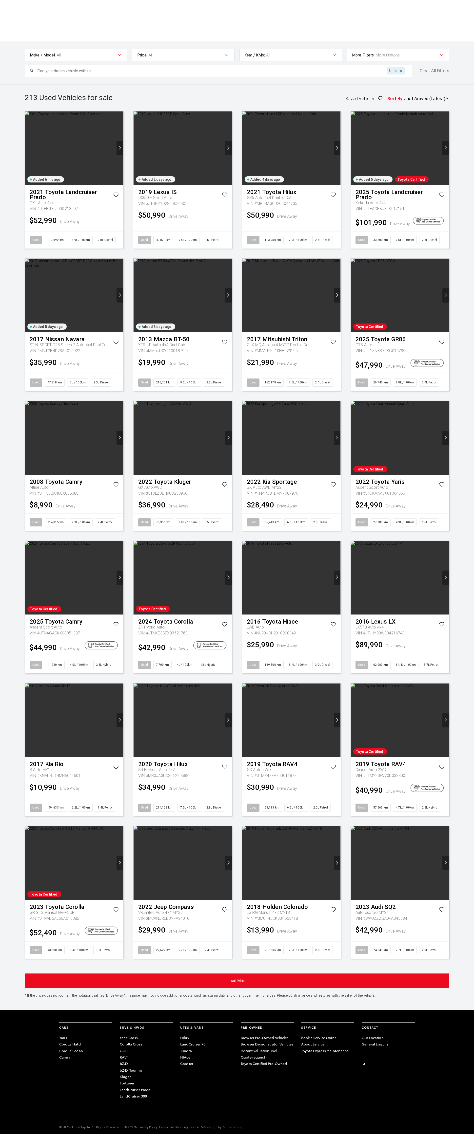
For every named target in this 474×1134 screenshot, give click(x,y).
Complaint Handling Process (179, 1127)
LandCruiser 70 (192, 1044)
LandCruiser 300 (133, 1096)
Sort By (394, 98)
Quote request (253, 1057)
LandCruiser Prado (135, 1089)
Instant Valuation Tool (259, 1050)
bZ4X (124, 1063)
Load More (236, 980)
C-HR (124, 1050)
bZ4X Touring (131, 1070)
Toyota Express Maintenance (325, 1050)
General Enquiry (375, 1044)
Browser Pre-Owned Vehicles (265, 1037)
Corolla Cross (131, 1044)
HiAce (185, 1057)
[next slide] (120, 148)
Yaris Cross (129, 1037)
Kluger (125, 1076)
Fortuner (127, 1082)
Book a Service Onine (318, 1037)
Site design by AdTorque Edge (222, 1127)
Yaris (63, 1037)
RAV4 (124, 1057)
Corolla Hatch (70, 1044)
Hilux (184, 1037)
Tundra (186, 1050)
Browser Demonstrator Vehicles (267, 1044)
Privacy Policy (147, 1127)
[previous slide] (28, 148)
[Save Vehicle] (115, 196)
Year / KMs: (255, 55)
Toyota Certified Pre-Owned (264, 1063)
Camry (64, 1057)
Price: (142, 55)
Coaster (186, 1063)
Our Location (373, 1037)
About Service (312, 1044)
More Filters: (363, 55)
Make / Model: (43, 55)
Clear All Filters (434, 70)
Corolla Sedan (71, 1050)
